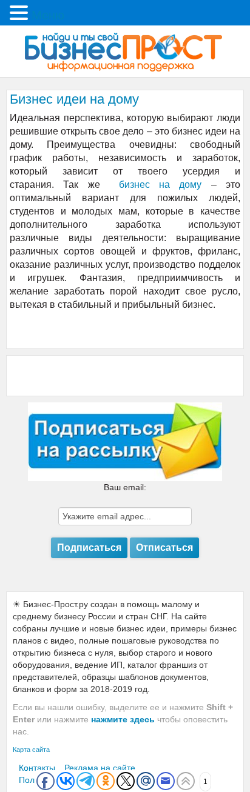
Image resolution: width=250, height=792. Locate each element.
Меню (48, 15)
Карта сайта (31, 749)
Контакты (37, 768)
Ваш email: (125, 487)
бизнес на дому (160, 184)
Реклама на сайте (99, 768)
